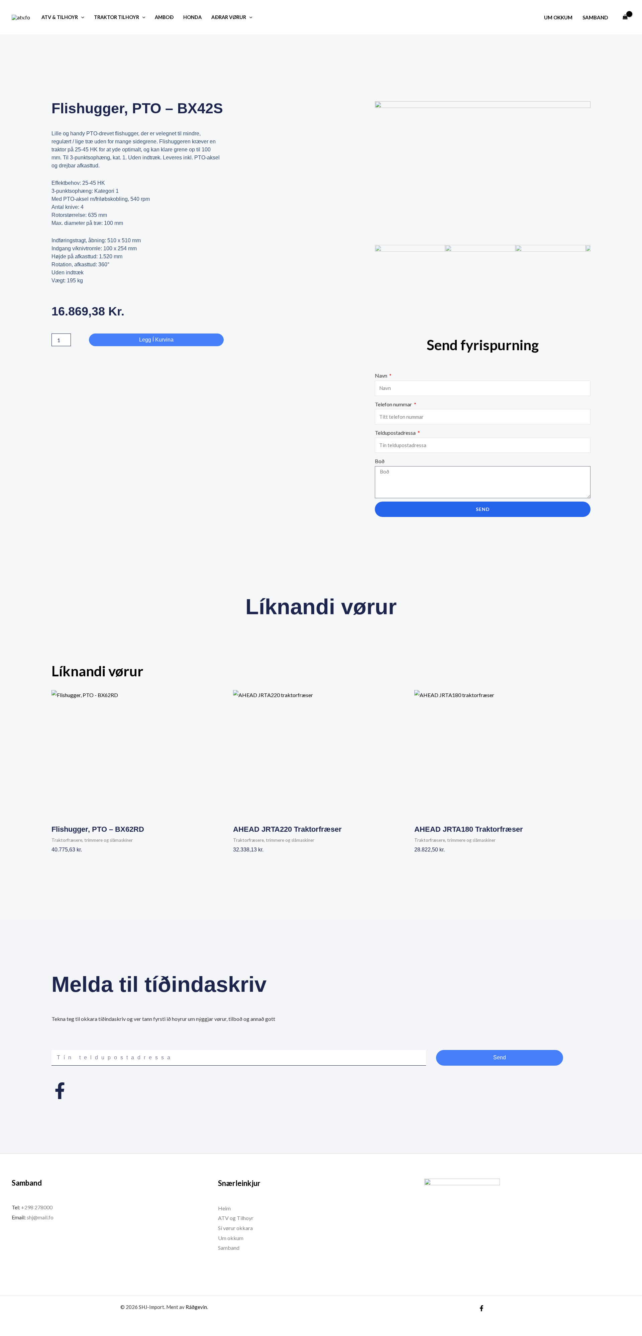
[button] (81, 17)
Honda (192, 17)
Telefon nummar (394, 404)
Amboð (164, 17)
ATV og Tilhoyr (235, 1218)
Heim (224, 1208)
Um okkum (558, 17)
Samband (595, 17)
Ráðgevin (196, 1307)
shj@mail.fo (40, 1217)
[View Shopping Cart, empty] (625, 17)
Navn (381, 375)
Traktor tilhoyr (116, 17)
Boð (380, 461)
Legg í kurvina (156, 340)
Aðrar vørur (228, 17)
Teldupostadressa (396, 432)
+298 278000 (36, 1207)
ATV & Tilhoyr (59, 17)
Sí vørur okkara (235, 1228)
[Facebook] (481, 1308)
